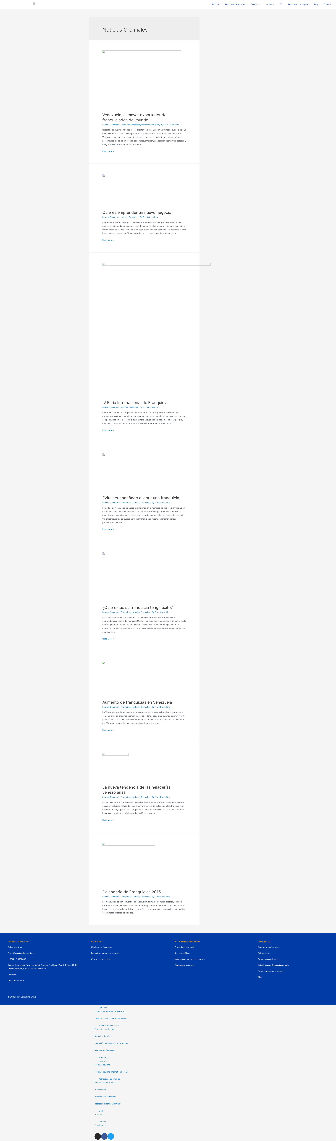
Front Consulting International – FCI (111, 1072)
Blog (316, 4)
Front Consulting (102, 1065)
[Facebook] (316, 999)
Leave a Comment (110, 124)
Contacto (328, 4)
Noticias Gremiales (150, 124)
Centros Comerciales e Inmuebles (110, 1018)
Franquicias (255, 4)
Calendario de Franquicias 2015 (131, 892)
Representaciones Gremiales (107, 1104)
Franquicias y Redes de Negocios (109, 1011)
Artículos (98, 1114)
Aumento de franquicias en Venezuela (137, 702)
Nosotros (270, 4)
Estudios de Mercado (130, 124)
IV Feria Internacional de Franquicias (136, 402)
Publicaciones (100, 1089)
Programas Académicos (105, 1096)
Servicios (103, 1007)
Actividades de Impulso (298, 4)
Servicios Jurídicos (103, 1036)
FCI (281, 4)
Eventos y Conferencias (105, 1082)
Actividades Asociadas (109, 1025)
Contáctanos (100, 1125)
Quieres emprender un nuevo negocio (136, 212)
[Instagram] (308, 999)
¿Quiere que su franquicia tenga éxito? (137, 607)
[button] (168, 1008)
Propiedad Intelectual (104, 1029)
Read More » (108, 151)
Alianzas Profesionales (105, 1050)
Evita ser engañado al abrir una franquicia (140, 497)
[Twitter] (324, 999)
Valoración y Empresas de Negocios (111, 1043)
